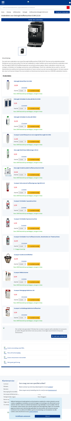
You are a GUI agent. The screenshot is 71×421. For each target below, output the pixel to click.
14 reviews (24, 87)
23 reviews (24, 314)
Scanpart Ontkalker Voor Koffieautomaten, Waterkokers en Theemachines (37, 237)
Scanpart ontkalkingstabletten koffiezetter (27, 308)
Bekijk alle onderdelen (35, 20)
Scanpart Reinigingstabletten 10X (24, 290)
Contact (6, 384)
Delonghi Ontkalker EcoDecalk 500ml (25, 117)
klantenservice (52, 390)
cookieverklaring (33, 411)
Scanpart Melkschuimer (21, 272)
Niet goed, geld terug (13, 362)
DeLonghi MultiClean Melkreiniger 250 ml (26, 150)
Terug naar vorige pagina (62, 12)
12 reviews (24, 105)
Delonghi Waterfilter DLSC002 (23, 81)
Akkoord (47, 416)
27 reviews (24, 123)
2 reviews (23, 207)
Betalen (6, 389)
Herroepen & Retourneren (11, 394)
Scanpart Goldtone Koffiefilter (23, 254)
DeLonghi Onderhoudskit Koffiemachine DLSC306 (29, 168)
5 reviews (23, 225)
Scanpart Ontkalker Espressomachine (25, 219)
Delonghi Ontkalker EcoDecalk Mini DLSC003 (27, 99)
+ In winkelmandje (33, 90)
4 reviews (23, 156)
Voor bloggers (42, 397)
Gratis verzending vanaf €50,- (16, 348)
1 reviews (23, 189)
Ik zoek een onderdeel (59, 336)
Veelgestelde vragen (10, 397)
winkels (50, 387)
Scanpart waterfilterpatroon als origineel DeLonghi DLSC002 (32, 135)
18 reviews (24, 297)
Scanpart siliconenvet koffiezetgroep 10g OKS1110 (29, 183)
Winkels (6, 386)
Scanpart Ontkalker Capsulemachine (25, 201)
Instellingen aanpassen (22, 416)
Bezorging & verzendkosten (12, 391)
